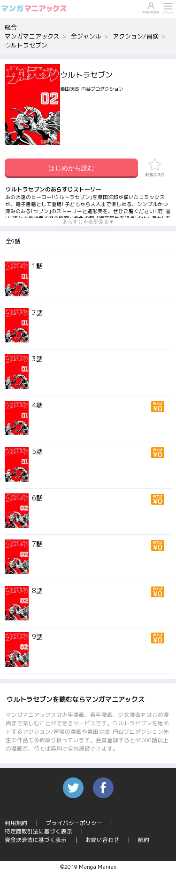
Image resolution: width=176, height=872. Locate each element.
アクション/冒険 (136, 36)
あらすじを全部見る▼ (88, 221)
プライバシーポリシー (74, 823)
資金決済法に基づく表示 (36, 840)
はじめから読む (71, 168)
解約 (143, 840)
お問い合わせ (102, 840)
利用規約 (16, 823)
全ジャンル (86, 36)
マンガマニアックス (32, 36)
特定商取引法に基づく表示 (38, 831)
